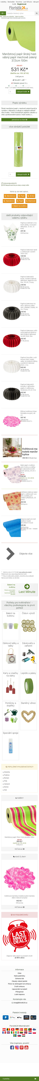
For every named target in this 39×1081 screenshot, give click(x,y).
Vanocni (7, 784)
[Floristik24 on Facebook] (12, 1048)
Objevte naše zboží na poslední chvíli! (19, 957)
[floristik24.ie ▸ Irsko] (13, 1032)
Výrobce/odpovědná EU (10, 183)
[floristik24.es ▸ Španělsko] (26, 1029)
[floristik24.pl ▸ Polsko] (35, 1032)
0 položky (6, 1079)
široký (31, 196)
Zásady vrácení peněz (19, 981)
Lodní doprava (19, 994)
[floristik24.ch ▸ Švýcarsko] (13, 1029)
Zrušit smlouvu (19, 986)
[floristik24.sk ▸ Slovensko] (19, 1035)
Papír (22, 196)
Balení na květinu (19, 16)
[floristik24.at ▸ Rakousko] (4, 1029)
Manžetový (10, 196)
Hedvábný (9, 201)
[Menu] (3, 13)
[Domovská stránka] (1, 16)
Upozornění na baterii (19, 989)
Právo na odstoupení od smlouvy (19, 984)
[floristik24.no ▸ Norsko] (26, 1032)
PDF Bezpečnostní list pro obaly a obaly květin (16, 185)
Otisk (19, 973)
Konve (6, 787)
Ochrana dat (19, 978)
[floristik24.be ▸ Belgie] (9, 1029)
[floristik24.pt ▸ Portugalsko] (30, 1029)
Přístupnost (19, 992)
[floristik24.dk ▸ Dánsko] (22, 1029)
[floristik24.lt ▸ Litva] (22, 1032)
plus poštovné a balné (25, 572)
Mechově (31, 201)
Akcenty (7, 772)
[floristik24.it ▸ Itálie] (17, 1032)
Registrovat (21, 4)
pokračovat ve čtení (19, 120)
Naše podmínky (19, 976)
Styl (5, 790)
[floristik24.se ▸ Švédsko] (15, 1035)
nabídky (20, 798)
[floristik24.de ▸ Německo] (17, 1029)
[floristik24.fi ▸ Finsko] (35, 1029)
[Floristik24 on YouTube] (26, 1048)
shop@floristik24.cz (20, 1003)
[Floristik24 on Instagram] (17, 1048)
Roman (6, 778)
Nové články (20, 857)
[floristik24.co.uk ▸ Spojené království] (9, 1032)
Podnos (6, 775)
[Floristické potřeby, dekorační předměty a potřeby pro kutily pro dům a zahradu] (19, 8)
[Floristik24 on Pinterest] (22, 1048)
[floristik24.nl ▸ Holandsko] (30, 1032)
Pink (5, 781)
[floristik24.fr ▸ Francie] (4, 1032)
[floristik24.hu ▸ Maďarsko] (24, 1035)
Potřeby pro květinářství (8, 16)
